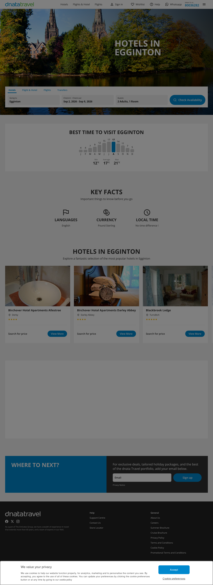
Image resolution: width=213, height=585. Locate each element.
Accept (174, 569)
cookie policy (66, 579)
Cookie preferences (174, 578)
